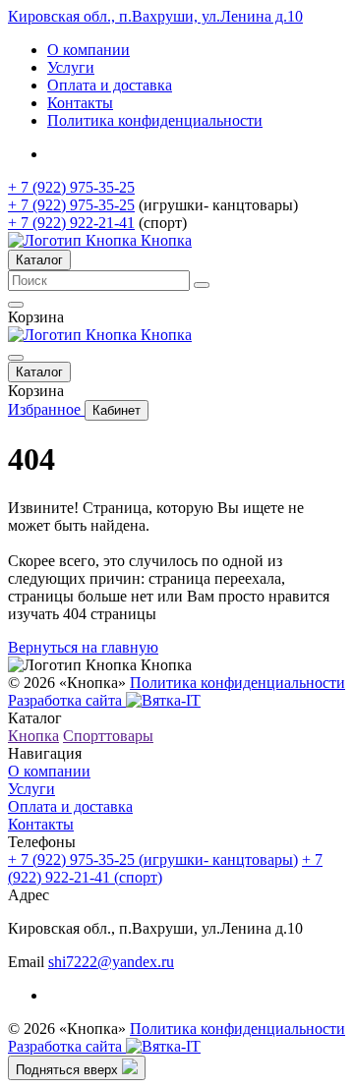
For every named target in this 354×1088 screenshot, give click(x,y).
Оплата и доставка (109, 85)
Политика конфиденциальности (155, 120)
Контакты (80, 102)
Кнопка (33, 735)
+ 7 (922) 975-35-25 (71, 187)
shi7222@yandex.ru (111, 961)
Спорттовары (108, 735)
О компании (88, 49)
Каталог (39, 260)
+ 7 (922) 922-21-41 (71, 222)
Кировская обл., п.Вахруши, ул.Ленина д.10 (155, 16)
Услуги (70, 67)
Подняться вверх (69, 1069)
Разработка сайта (67, 700)
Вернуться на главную (83, 647)
